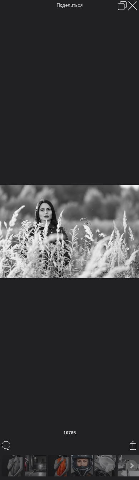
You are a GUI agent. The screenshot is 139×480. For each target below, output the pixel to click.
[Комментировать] (6, 445)
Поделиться (70, 5)
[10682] (59, 465)
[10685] (106, 465)
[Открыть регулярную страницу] (122, 5)
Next (131, 465)
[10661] (13, 465)
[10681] (36, 465)
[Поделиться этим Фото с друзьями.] (133, 445)
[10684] (82, 465)
